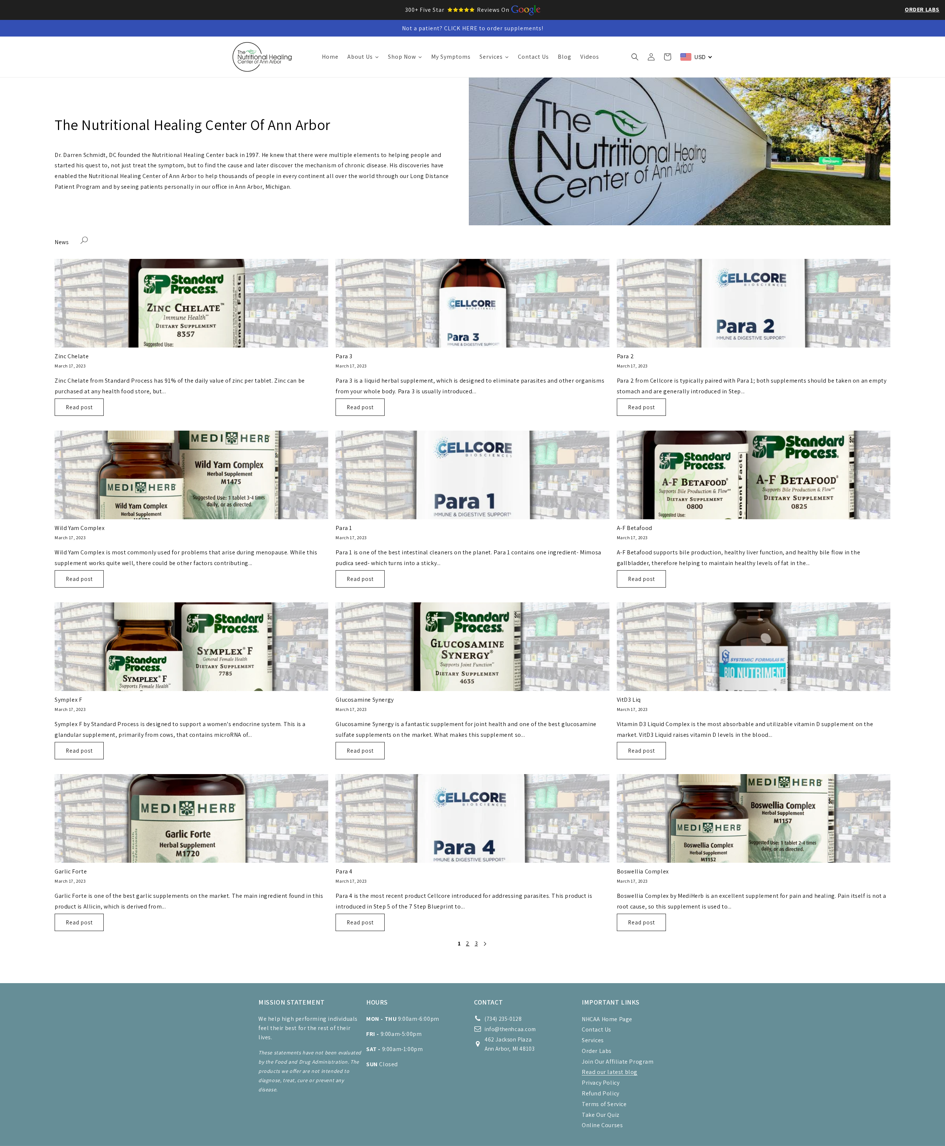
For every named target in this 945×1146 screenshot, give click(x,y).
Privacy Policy (600, 1083)
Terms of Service (604, 1104)
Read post (79, 407)
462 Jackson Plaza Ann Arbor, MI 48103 (510, 1044)
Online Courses (602, 1125)
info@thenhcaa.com (510, 1029)
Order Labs (922, 9)
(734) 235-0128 (503, 1018)
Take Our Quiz (600, 1115)
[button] (635, 57)
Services (593, 1040)
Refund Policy (600, 1093)
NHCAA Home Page (607, 1019)
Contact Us (596, 1029)
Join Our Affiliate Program (618, 1061)
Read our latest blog (610, 1072)
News (62, 242)
